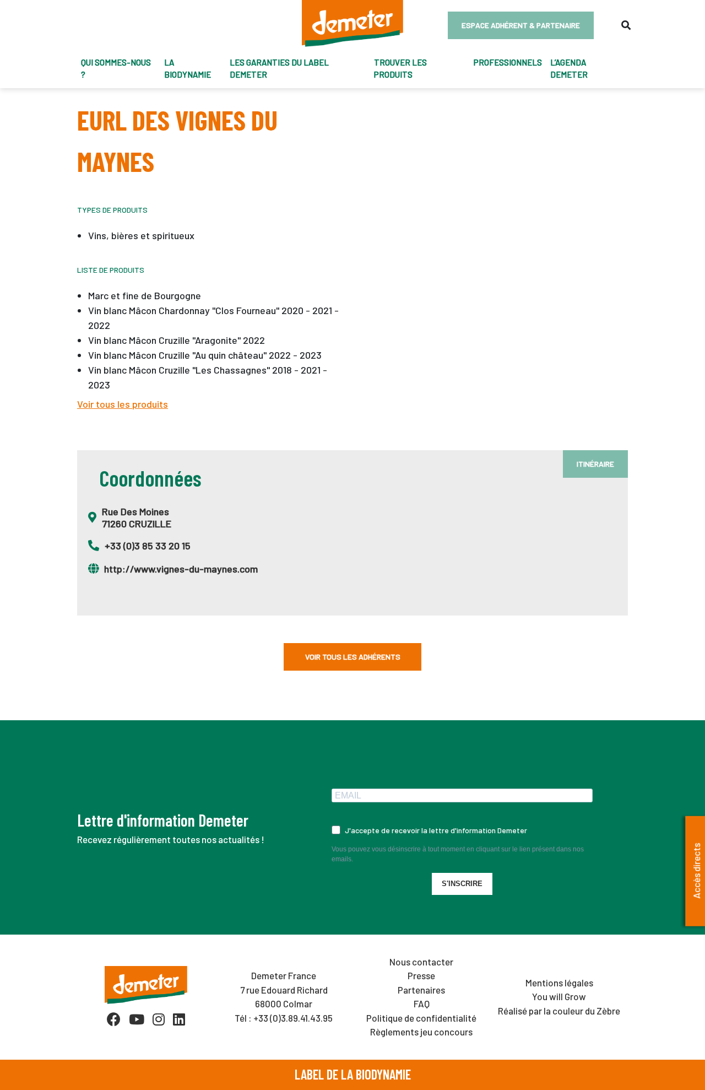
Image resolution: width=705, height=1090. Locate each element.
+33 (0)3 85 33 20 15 (148, 545)
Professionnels (508, 62)
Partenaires (421, 989)
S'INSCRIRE (462, 883)
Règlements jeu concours (421, 1031)
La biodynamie (187, 68)
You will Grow (559, 996)
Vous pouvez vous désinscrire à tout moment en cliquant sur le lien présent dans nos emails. (458, 854)
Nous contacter (421, 961)
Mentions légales (559, 982)
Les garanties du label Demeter (279, 68)
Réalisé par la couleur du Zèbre (559, 1010)
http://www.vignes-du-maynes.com (181, 569)
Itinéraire (595, 463)
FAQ (422, 1003)
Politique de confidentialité (421, 1017)
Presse (421, 975)
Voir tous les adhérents (352, 656)
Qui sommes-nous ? (116, 68)
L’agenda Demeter (569, 68)
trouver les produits (400, 68)
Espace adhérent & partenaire (521, 25)
